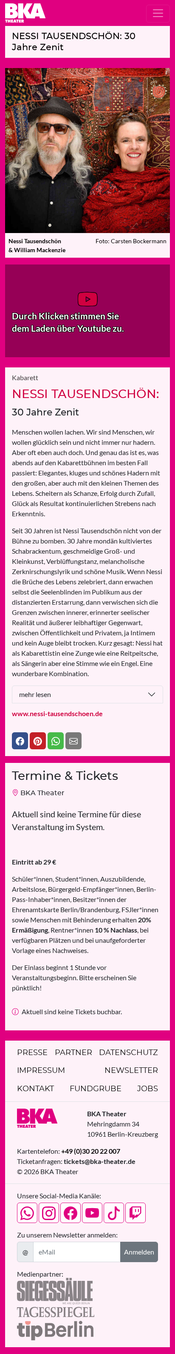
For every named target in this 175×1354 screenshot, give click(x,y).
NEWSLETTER (131, 1071)
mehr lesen (35, 694)
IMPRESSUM (41, 1071)
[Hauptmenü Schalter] (158, 14)
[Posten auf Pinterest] (38, 740)
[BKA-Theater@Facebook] (70, 1213)
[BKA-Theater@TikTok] (114, 1213)
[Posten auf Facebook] (20, 740)
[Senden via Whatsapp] (56, 740)
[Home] (25, 13)
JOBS (147, 1089)
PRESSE (32, 1053)
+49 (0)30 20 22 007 (90, 1151)
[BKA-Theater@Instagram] (49, 1213)
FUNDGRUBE (95, 1089)
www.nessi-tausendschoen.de (57, 713)
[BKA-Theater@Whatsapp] (27, 1213)
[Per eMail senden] (73, 740)
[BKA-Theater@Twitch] (135, 1213)
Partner (73, 1053)
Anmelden (139, 1252)
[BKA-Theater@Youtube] (92, 1213)
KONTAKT (35, 1089)
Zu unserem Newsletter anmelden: (67, 1235)
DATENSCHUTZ (128, 1053)
